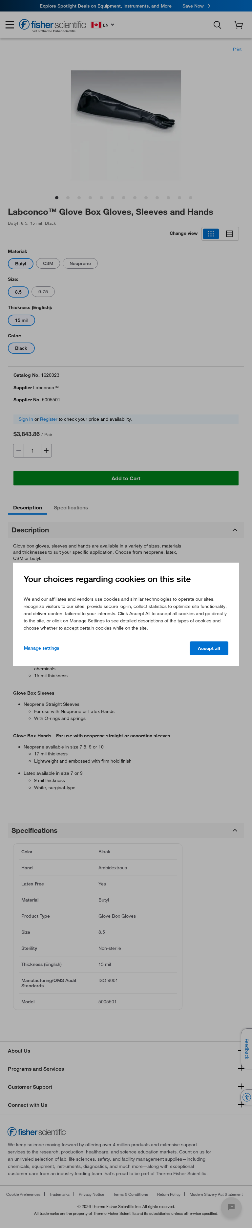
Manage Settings (41, 648)
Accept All (209, 648)
